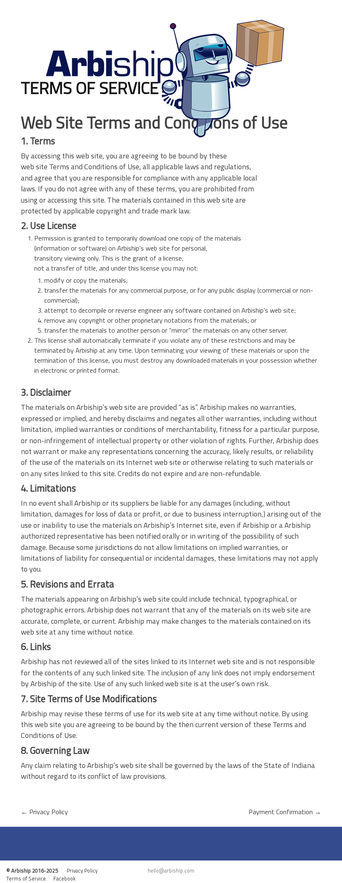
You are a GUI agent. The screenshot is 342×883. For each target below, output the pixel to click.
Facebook (65, 878)
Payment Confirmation (285, 812)
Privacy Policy (44, 812)
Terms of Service (29, 878)
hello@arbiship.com (171, 870)
